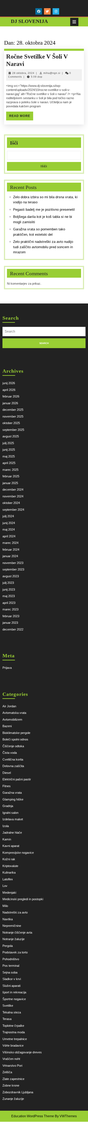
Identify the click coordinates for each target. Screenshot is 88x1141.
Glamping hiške (12, 799)
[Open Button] (74, 22)
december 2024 (12, 489)
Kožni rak (8, 859)
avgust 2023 (10, 576)
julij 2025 (8, 443)
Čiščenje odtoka (13, 746)
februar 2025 (10, 476)
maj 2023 (8, 596)
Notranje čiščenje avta (17, 932)
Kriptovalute (10, 866)
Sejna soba (9, 972)
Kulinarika (9, 872)
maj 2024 (8, 529)
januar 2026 (10, 403)
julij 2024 (8, 516)
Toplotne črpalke (13, 1025)
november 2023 (12, 563)
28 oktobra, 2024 (23, 73)
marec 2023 (10, 609)
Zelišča (7, 1072)
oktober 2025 (11, 423)
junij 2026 (8, 383)
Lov (4, 885)
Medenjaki (9, 892)
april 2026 (8, 390)
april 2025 (8, 463)
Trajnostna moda (13, 1032)
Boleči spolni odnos (15, 739)
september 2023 (13, 569)
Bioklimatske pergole (16, 733)
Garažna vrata (12, 792)
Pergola (7, 945)
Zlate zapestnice (13, 1079)
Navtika (7, 919)
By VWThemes (66, 1116)
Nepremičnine (11, 925)
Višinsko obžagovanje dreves (22, 1052)
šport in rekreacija (14, 992)
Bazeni (7, 726)
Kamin (6, 839)
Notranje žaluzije (13, 939)
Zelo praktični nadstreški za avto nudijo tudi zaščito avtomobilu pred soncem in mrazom (43, 247)
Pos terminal (10, 965)
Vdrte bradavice (13, 1045)
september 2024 (13, 509)
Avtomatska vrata (14, 712)
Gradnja (7, 806)
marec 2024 (10, 542)
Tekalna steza (11, 1012)
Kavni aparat (10, 846)
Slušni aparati (11, 985)
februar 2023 (10, 616)
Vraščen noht (11, 1059)
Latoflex (7, 879)
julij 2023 (8, 582)
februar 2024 (10, 549)
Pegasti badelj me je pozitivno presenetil (44, 210)
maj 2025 (8, 456)
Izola (5, 826)
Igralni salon (10, 812)
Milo (5, 906)
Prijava (7, 667)
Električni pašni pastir (16, 779)
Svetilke (7, 1005)
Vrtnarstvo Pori (12, 1065)
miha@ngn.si (51, 73)
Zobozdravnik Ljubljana (17, 1092)
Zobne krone (10, 1085)
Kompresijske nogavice (18, 852)
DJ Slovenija (29, 21)
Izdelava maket (12, 819)
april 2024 (8, 536)
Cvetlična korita (12, 759)
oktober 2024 (11, 503)
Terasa (6, 1019)
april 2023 (8, 602)
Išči (14, 143)
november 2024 (12, 496)
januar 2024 (10, 556)
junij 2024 (8, 523)
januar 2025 (10, 483)
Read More (21, 117)
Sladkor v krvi (11, 979)
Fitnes (6, 786)
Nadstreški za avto (15, 912)
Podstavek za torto (15, 952)
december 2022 (12, 629)
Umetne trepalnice (14, 1039)
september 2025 (13, 429)
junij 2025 (8, 449)
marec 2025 (10, 469)
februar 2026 (10, 396)
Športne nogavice (14, 999)
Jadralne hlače (12, 832)
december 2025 (12, 409)
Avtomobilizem (12, 719)
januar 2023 (10, 622)
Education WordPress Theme (32, 1116)
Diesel (6, 772)
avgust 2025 (10, 436)
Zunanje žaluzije (13, 1098)
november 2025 (12, 416)
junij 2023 (8, 589)
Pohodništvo (10, 959)
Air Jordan (9, 706)
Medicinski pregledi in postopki (22, 899)
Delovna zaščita (13, 766)
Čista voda (9, 752)
